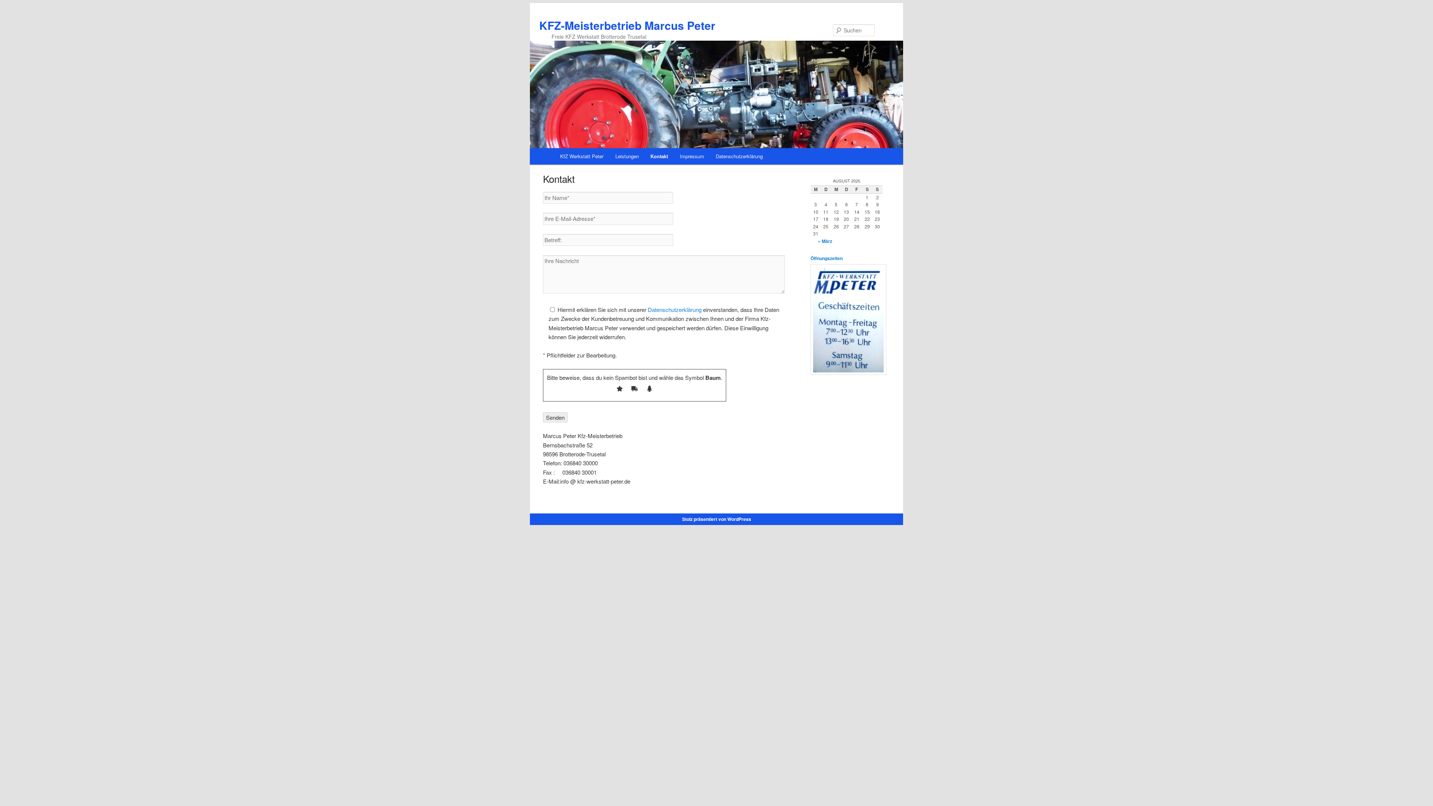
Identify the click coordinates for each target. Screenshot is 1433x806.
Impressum (692, 156)
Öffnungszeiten (827, 258)
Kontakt (659, 156)
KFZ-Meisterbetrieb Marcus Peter (627, 25)
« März (825, 241)
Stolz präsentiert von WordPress (716, 519)
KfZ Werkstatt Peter (581, 156)
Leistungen (627, 156)
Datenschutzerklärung (739, 156)
